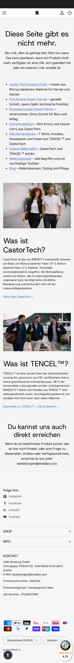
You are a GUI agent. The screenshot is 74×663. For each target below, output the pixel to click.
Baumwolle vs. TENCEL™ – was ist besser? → (31, 406)
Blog (12, 168)
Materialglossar (20, 159)
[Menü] (4, 13)
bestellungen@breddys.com (29, 574)
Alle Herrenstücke (22, 134)
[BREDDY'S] (37, 12)
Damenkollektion (21, 124)
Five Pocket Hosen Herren (28, 99)
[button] (8, 655)
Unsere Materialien (23, 149)
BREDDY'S (16, 650)
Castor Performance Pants (28, 84)
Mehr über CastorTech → (18, 296)
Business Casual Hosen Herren (31, 109)
